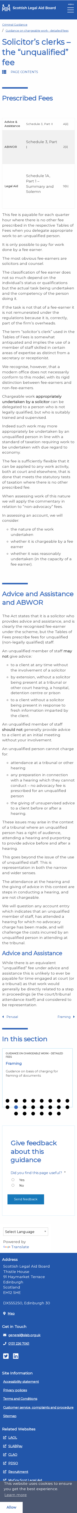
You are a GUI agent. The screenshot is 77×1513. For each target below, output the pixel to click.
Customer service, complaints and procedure (38, 1407)
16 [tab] (67, 1107)
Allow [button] (11, 1507)
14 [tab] (50, 1107)
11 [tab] (24, 1107)
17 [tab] (16, 1114)
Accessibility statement (21, 1382)
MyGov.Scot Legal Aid (25, 1480)
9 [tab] (7, 1107)
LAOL (12, 1438)
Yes (21, 1180)
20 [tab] (42, 1114)
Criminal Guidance (14, 24)
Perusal (12, 1017)
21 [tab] (50, 1114)
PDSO (13, 1463)
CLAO (12, 1455)
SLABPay (15, 1446)
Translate (20, 1247)
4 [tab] (33, 1101)
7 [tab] (59, 1101)
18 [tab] (24, 1114)
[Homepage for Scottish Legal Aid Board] (29, 7)
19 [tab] (33, 1114)
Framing (64, 1017)
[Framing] (37, 1078)
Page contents (24, 72)
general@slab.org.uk (24, 1335)
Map (11, 1313)
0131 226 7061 (18, 1344)
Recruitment (18, 1472)
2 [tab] (16, 1101)
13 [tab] (42, 1107)
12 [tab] (33, 1107)
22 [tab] (59, 1114)
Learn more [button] (15, 1494)
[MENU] (70, 11)
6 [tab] (50, 1101)
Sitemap (9, 1416)
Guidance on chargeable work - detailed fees (37, 30)
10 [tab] (16, 1107)
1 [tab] (7, 1101)
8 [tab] (67, 1101)
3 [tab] (24, 1101)
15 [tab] (59, 1107)
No (21, 1186)
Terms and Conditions (20, 1399)
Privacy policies (15, 1390)
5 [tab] (42, 1101)
